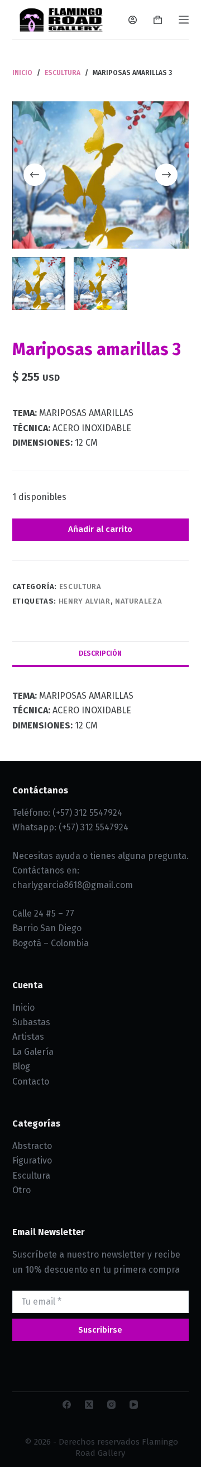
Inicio (23, 1007)
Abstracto (32, 1146)
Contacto (30, 1081)
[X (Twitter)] (89, 1404)
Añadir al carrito (100, 529)
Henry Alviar (85, 601)
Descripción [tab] (100, 653)
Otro (21, 1190)
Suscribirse (100, 1330)
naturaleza (138, 601)
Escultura (80, 586)
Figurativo (32, 1160)
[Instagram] (111, 1404)
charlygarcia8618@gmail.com (72, 885)
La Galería (33, 1051)
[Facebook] (67, 1404)
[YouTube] (134, 1404)
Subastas (31, 1022)
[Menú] (184, 20)
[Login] (132, 20)
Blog (21, 1066)
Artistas (28, 1036)
